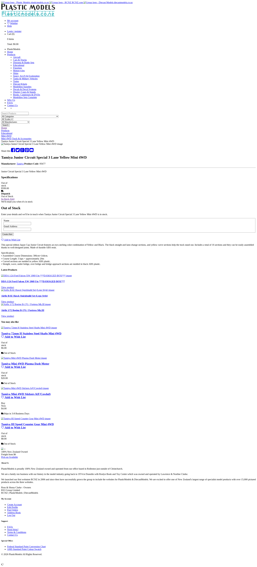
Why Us (11, 100)
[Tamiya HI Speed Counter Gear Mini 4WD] (26, 418)
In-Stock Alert (7, 199)
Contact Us (12, 105)
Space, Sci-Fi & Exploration (26, 76)
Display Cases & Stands (24, 92)
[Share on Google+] (22, 151)
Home (10, 52)
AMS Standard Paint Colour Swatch (24, 549)
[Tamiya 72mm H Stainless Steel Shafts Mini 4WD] (29, 327)
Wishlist (14, 23)
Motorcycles (19, 70)
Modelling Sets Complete (25, 97)
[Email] (31, 151)
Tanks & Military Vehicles (25, 78)
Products (11, 54)
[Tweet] (18, 151)
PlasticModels (13, 49)
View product (7, 287)
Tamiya (20, 163)
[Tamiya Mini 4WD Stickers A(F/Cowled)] (25, 388)
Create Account (14, 504)
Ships (15, 73)
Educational (18, 65)
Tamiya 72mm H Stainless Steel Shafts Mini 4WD (31, 333)
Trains (16, 81)
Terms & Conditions (16, 532)
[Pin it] (27, 151)
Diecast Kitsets (20, 84)
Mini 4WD (6, 136)
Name (6, 220)
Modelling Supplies (22, 86)
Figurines (17, 68)
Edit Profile (12, 507)
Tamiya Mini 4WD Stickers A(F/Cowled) (26, 394)
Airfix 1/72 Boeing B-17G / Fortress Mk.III (22, 310)
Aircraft (16, 57)
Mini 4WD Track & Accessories (16, 138)
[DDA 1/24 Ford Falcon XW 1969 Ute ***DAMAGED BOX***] (36, 275)
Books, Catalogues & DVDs (26, 94)
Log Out (11, 515)
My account (12, 20)
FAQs (10, 102)
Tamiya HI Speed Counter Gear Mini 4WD (27, 424)
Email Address (10, 226)
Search (5, 125)
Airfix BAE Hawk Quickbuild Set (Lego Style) (24, 296)
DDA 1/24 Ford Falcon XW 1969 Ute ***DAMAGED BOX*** (33, 281)
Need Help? (12, 529)
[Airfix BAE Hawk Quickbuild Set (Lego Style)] (27, 290)
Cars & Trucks (20, 60)
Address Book (14, 512)
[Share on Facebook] (13, 151)
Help (9, 26)
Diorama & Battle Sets (23, 62)
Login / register (14, 31)
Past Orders (12, 510)
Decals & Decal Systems (24, 89)
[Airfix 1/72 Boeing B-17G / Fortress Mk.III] (26, 304)
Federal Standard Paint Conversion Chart (26, 546)
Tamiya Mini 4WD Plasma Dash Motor (25, 363)
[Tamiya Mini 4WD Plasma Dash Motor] (24, 358)
